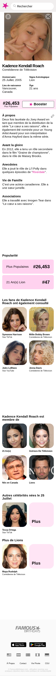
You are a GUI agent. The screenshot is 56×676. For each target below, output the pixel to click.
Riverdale (39, 172)
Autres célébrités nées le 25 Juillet (23, 497)
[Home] (28, 629)
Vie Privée (35, 663)
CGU (47, 663)
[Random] (48, 16)
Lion (32, 80)
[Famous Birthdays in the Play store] (37, 644)
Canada (7, 91)
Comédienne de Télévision (19, 69)
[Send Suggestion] (52, 116)
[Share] (8, 16)
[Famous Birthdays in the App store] (18, 644)
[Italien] (37, 654)
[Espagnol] (18, 654)
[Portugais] (28, 654)
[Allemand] (47, 654)
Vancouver (9, 88)
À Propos (11, 663)
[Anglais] (9, 654)
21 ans (33, 88)
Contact (23, 663)
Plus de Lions (12, 540)
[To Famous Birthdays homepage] (5, 6)
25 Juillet (8, 80)
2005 (18, 80)
